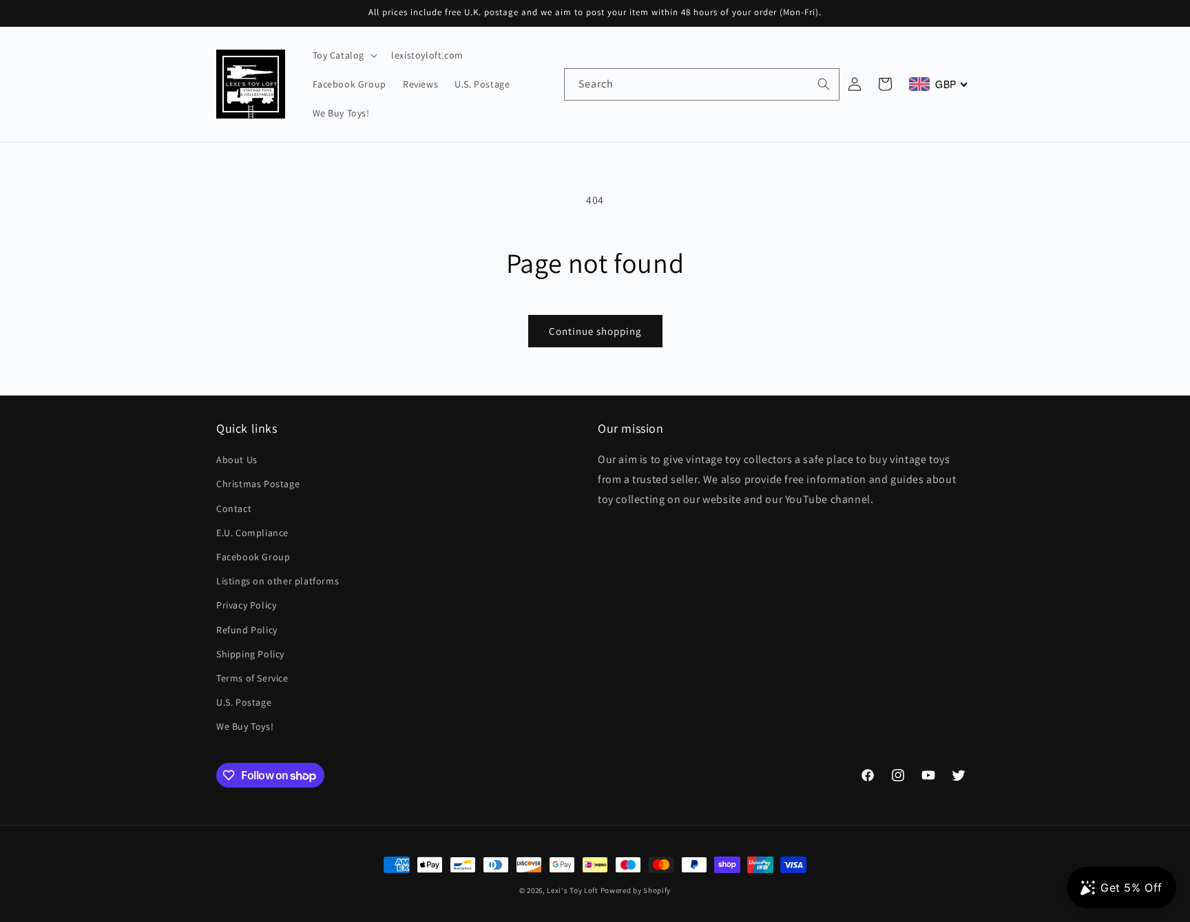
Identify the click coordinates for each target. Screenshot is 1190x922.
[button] (344, 55)
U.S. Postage (243, 703)
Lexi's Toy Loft (572, 890)
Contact (233, 508)
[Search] (823, 84)
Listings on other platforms (277, 581)
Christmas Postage (258, 484)
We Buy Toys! (244, 727)
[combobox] (702, 84)
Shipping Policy (250, 654)
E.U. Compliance (252, 532)
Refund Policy (247, 630)
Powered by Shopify (636, 890)
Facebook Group (253, 557)
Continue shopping (595, 331)
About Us (237, 460)
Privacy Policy (246, 606)
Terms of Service (252, 678)
